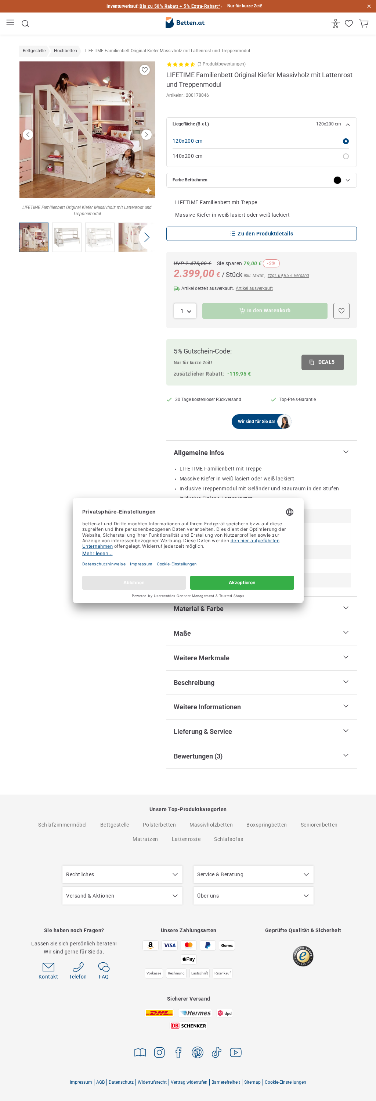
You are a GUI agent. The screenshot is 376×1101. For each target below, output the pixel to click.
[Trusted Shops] (303, 956)
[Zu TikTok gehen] (217, 1054)
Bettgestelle (114, 825)
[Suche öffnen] (25, 23)
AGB (100, 1082)
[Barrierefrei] (336, 23)
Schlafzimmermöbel (62, 825)
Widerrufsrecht (152, 1082)
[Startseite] (185, 24)
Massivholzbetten (211, 825)
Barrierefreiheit (226, 1082)
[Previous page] (28, 134)
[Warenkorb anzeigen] (364, 23)
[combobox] (185, 310)
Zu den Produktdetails (265, 234)
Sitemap (252, 1082)
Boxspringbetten (266, 825)
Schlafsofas (228, 839)
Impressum (81, 1082)
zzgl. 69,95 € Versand (288, 275)
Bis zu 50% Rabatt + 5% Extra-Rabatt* (180, 6)
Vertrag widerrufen (189, 1082)
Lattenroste (186, 839)
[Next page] (146, 134)
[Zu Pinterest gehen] (197, 1054)
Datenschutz (121, 1082)
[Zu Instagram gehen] (159, 1054)
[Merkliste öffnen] (349, 23)
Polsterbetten (159, 825)
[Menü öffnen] (11, 23)
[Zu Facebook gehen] (178, 1054)
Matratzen (145, 839)
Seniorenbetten (319, 825)
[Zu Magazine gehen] (140, 1054)
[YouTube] (236, 1054)
